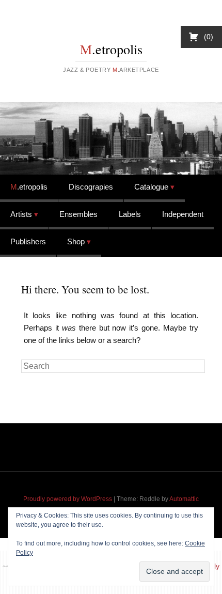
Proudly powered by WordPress (67, 499)
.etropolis (111, 49)
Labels (130, 214)
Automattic (184, 499)
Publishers (28, 241)
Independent (182, 214)
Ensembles (78, 214)
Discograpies (91, 186)
